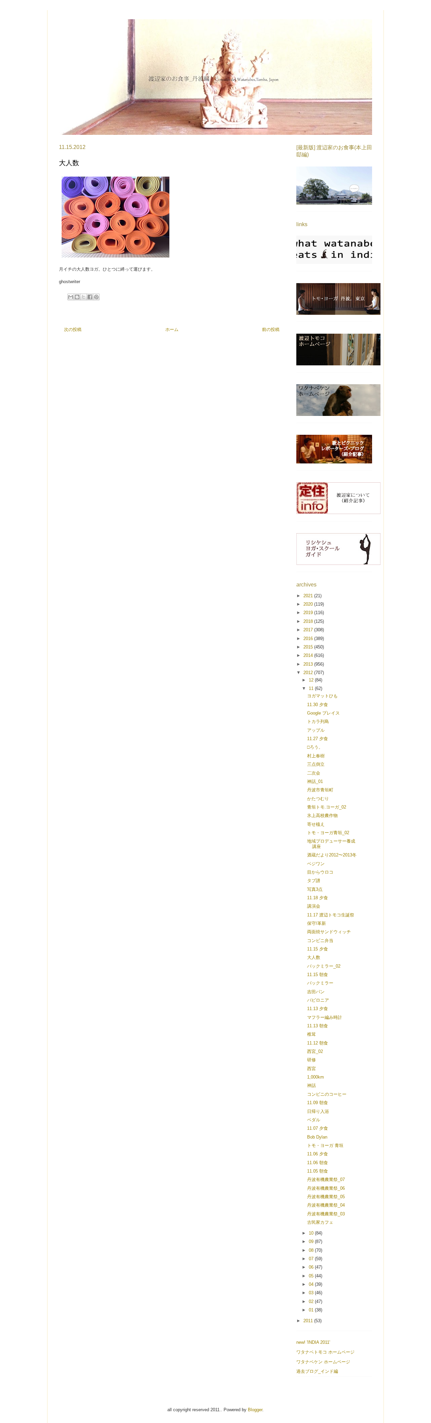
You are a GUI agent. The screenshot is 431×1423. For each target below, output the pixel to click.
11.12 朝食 (317, 1043)
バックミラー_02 (323, 966)
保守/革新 (316, 923)
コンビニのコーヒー (326, 1094)
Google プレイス (323, 713)
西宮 (311, 1068)
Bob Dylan (317, 1137)
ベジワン (316, 863)
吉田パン (316, 991)
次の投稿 (72, 329)
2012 (308, 672)
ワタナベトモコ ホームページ (325, 1352)
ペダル (313, 1119)
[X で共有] (83, 297)
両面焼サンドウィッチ (329, 931)
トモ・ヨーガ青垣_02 (328, 832)
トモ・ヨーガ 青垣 (325, 1145)
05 (312, 1275)
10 (312, 1233)
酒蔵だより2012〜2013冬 (332, 854)
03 (312, 1292)
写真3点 (315, 889)
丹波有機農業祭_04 (326, 1205)
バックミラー (320, 983)
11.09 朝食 (317, 1102)
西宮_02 (315, 1051)
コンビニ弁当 (320, 940)
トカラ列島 (318, 721)
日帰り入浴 (318, 1111)
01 (312, 1309)
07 (312, 1258)
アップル (316, 730)
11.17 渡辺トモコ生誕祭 (330, 914)
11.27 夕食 (317, 738)
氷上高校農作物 (322, 815)
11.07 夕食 (317, 1128)
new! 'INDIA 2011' (313, 1342)
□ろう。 (315, 747)
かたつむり (318, 798)
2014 (308, 655)
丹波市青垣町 (320, 789)
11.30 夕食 (317, 704)
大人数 (313, 957)
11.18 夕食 (317, 897)
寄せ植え (316, 824)
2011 (308, 1320)
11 (312, 688)
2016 (308, 638)
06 (312, 1267)
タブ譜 (313, 880)
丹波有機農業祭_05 (326, 1196)
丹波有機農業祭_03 (326, 1213)
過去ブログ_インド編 (317, 1371)
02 (312, 1301)
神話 (311, 1085)
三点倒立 (316, 764)
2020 (308, 604)
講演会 (313, 906)
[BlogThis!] (77, 297)
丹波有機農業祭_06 (326, 1188)
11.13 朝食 (317, 1025)
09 (312, 1241)
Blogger (255, 1409)
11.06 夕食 (317, 1153)
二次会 (313, 773)
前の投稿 (270, 329)
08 (312, 1250)
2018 (308, 621)
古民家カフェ (320, 1222)
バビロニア (318, 1000)
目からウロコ (320, 872)
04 (312, 1284)
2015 (308, 646)
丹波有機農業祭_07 (326, 1179)
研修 (311, 1059)
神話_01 (315, 781)
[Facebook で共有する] (90, 297)
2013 (308, 664)
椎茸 (311, 1034)
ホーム (171, 329)
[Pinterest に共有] (96, 297)
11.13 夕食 (317, 1008)
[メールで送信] (70, 297)
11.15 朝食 (317, 974)
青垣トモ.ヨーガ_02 (326, 807)
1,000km (315, 1077)
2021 (308, 595)
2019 (308, 612)
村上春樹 (316, 755)
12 (312, 680)
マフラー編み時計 (324, 1017)
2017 (308, 629)
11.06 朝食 (317, 1162)
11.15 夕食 (317, 948)
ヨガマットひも (322, 695)
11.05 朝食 (317, 1171)
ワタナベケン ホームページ (323, 1361)
